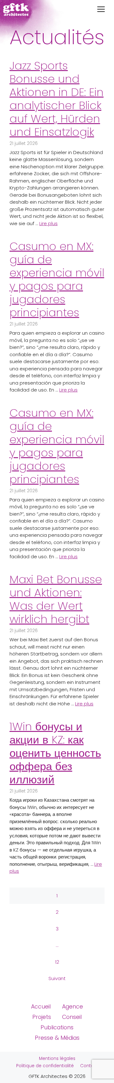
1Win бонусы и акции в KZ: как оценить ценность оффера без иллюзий (55, 753)
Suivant (57, 978)
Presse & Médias (57, 1038)
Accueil (41, 1006)
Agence (72, 1006)
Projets (41, 1017)
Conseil (72, 1017)
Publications (57, 1027)
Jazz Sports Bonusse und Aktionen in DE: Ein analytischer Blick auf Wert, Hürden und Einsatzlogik (57, 99)
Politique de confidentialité (45, 1066)
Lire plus (48, 223)
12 (57, 962)
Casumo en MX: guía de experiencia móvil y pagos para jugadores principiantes (57, 279)
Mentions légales (57, 1058)
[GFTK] (16, 9)
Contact (89, 1066)
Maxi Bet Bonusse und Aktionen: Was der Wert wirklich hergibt (56, 599)
